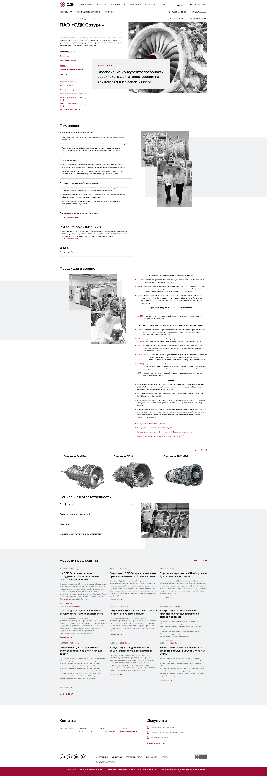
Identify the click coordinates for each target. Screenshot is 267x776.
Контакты (63, 74)
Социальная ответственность (72, 70)
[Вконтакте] (62, 756)
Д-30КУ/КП (140, 281)
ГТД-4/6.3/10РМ (143, 355)
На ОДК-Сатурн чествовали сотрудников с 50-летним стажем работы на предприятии (79, 576)
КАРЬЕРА (164, 757)
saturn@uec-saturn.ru (128, 732)
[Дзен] (76, 756)
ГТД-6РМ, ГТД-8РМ (140, 340)
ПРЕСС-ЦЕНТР (152, 757)
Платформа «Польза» (105, 762)
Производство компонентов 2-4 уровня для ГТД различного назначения (164, 432)
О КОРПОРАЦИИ (102, 757)
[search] (191, 4)
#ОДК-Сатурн (74, 569)
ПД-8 (139, 295)
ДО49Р (140, 330)
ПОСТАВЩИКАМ (66, 12)
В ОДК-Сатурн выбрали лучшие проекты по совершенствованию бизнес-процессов (179, 613)
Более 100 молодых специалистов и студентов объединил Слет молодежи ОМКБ (182, 650)
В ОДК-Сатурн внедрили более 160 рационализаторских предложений (131, 649)
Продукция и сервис (68, 61)
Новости (63, 65)
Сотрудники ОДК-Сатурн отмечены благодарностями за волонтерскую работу (81, 650)
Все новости (67, 693)
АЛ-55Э (140, 316)
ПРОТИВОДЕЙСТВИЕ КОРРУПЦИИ (89, 12)
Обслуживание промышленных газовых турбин (155, 428)
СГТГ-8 (140, 373)
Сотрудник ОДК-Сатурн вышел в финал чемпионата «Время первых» (133, 612)
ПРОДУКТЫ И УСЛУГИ (134, 757)
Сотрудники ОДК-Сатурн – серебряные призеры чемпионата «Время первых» (133, 575)
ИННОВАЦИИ (117, 757)
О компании (64, 56)
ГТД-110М (140, 346)
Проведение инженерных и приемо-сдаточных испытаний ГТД (160, 436)
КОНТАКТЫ (109, 12)
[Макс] (83, 756)
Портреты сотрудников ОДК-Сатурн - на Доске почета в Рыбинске (183, 575)
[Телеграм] (69, 756)
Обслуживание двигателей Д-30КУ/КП (151, 424)
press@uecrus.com (87, 772)
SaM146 (140, 286)
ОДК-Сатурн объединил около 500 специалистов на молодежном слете (81, 612)
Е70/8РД (140, 364)
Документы (157, 720)
